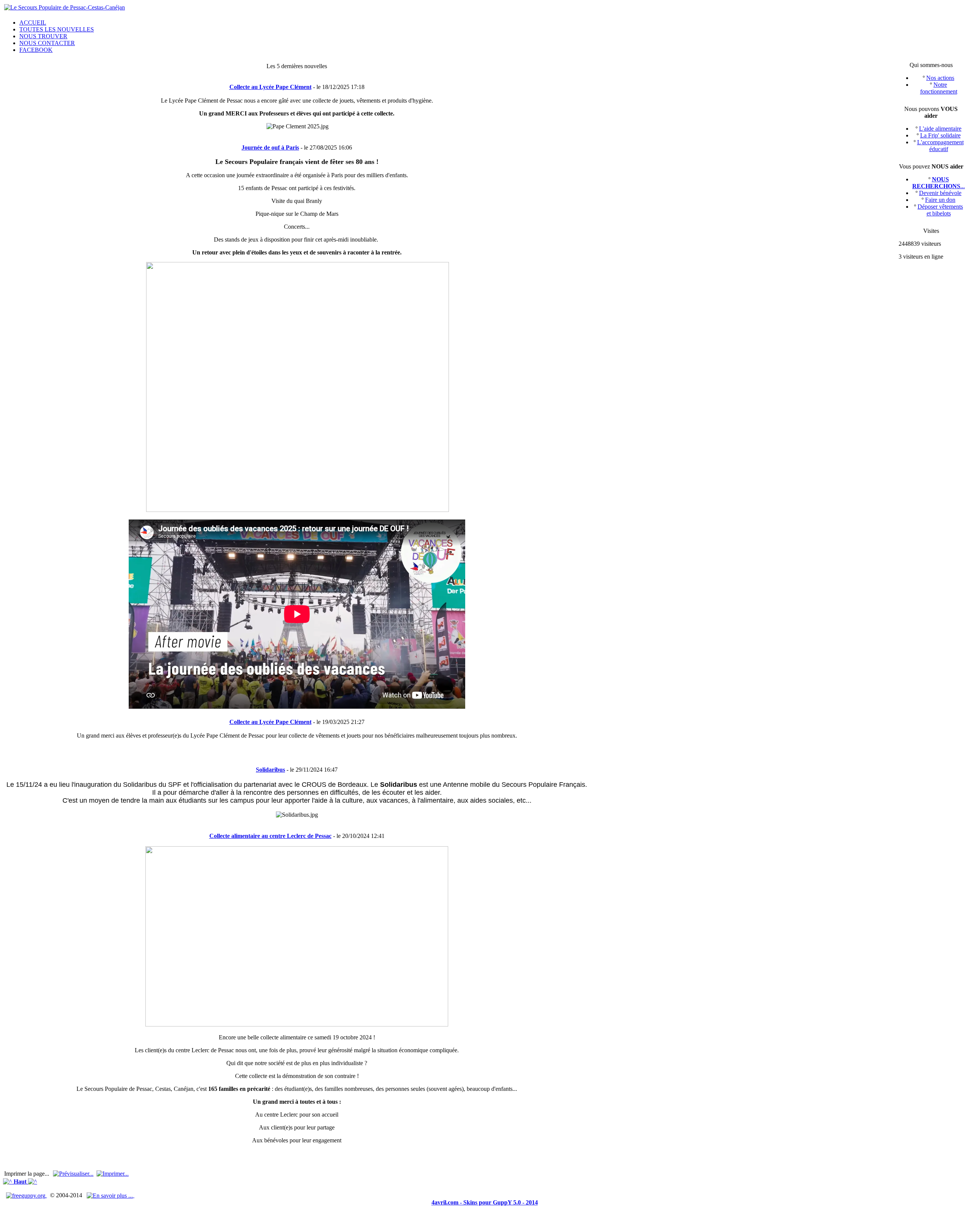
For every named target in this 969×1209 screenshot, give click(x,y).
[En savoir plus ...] (110, 1195)
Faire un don (940, 200)
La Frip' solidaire (940, 135)
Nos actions (940, 78)
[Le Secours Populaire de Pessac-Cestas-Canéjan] (64, 7)
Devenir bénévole (940, 193)
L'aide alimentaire (940, 128)
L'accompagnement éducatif (940, 145)
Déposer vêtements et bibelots (940, 210)
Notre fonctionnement (938, 88)
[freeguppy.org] (26, 1195)
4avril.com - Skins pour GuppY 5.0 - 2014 (485, 1202)
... (938, 182)
